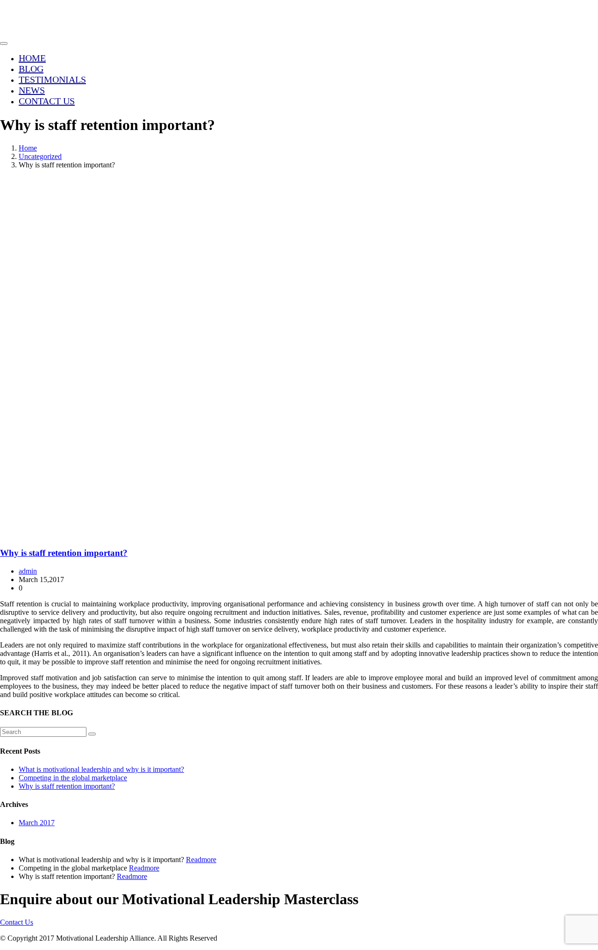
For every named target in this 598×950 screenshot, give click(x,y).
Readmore (201, 860)
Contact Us (47, 101)
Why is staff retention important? (64, 553)
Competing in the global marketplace (73, 778)
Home (32, 58)
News (32, 90)
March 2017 (37, 823)
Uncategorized (40, 156)
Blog (31, 69)
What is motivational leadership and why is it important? (101, 769)
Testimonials (52, 79)
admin (28, 571)
